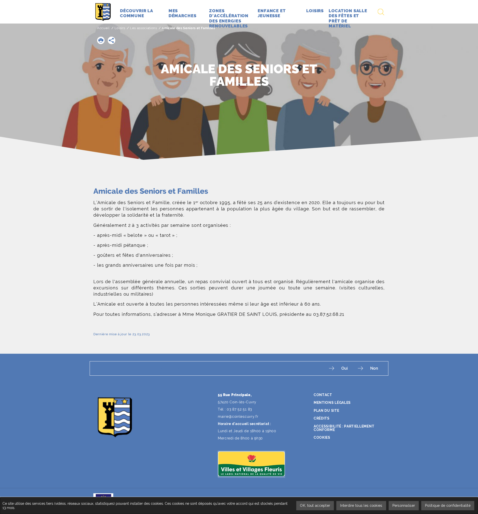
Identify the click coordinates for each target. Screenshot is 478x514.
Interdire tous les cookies (361, 506)
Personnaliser (403, 506)
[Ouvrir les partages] (111, 40)
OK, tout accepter (315, 506)
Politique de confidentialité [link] (448, 506)
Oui (344, 368)
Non (374, 368)
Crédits (322, 418)
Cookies (322, 437)
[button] (101, 40)
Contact (323, 395)
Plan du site (326, 411)
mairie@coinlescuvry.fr (238, 417)
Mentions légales (332, 403)
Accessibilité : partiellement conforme (344, 428)
